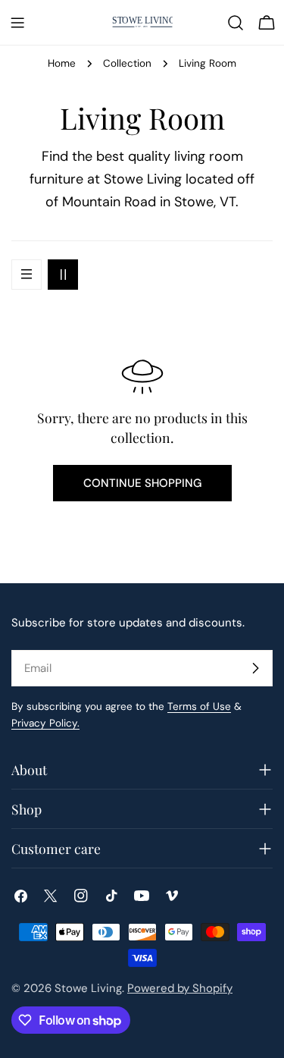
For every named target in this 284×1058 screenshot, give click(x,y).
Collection (127, 63)
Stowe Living (88, 988)
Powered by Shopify (180, 988)
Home (62, 63)
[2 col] (63, 274)
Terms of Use (199, 706)
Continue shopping (142, 483)
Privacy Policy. (45, 723)
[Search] (235, 23)
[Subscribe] (255, 668)
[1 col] (26, 274)
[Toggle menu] (17, 23)
